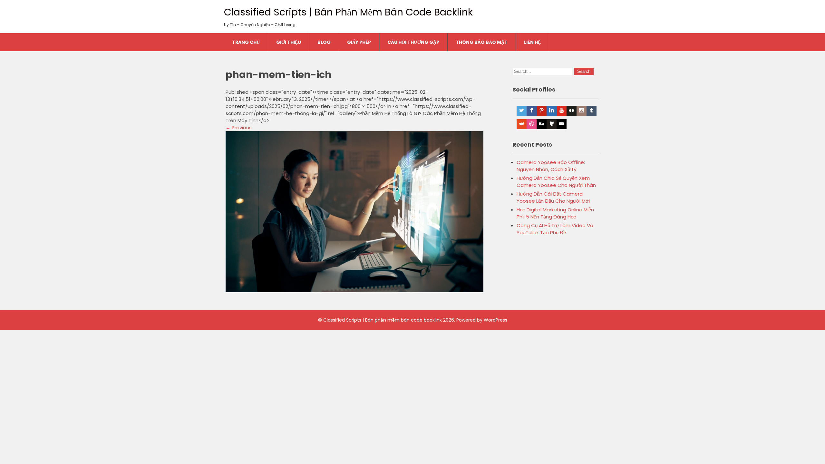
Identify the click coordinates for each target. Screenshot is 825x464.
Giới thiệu (288, 42)
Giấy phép (359, 42)
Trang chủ (246, 42)
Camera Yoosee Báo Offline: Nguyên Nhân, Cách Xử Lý (551, 166)
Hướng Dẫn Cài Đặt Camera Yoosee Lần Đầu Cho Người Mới (553, 197)
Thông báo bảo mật (482, 42)
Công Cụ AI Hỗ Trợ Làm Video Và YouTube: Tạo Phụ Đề (555, 229)
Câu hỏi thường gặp (413, 42)
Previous (239, 127)
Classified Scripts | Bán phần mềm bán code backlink (348, 12)
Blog (324, 42)
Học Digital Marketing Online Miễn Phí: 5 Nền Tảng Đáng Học (555, 213)
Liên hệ (532, 42)
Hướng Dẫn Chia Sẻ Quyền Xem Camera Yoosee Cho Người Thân (556, 181)
